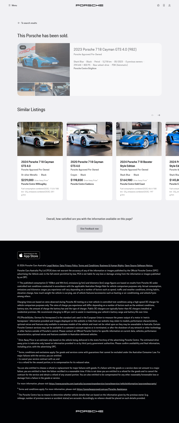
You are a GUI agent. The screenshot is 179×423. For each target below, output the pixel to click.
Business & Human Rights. (112, 265)
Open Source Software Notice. (139, 265)
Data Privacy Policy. (69, 265)
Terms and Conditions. (88, 265)
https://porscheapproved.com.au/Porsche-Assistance (102, 389)
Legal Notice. (53, 265)
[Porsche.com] (89, 5)
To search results (29, 23)
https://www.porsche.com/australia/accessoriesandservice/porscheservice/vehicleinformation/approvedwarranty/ (103, 383)
